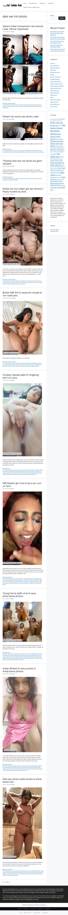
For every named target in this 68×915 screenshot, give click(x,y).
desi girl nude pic (12, 471)
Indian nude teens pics (57, 170)
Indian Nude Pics (54, 93)
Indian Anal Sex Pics (55, 81)
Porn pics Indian (21, 283)
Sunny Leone (53, 106)
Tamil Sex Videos (37, 912)
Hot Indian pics (23, 280)
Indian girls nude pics (7, 366)
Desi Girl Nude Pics (8, 577)
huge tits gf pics (31, 280)
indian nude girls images (14, 583)
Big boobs (53, 70)
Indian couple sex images (9, 103)
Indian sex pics (26, 282)
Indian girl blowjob (17, 472)
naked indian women (34, 282)
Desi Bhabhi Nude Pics (34, 470)
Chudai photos (14, 104)
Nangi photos (26, 474)
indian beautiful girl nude (28, 656)
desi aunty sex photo (23, 470)
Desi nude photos (59, 145)
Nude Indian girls (33, 3)
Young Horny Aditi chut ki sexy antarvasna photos (19, 594)
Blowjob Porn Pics (55, 72)
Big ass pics (19, 363)
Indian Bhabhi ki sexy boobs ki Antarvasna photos (19, 670)
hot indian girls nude (10, 768)
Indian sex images (25, 583)
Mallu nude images (14, 179)
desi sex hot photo (22, 104)
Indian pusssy (19, 282)
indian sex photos (17, 366)
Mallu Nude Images (8, 177)
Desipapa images (54, 79)
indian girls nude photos (11, 770)
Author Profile (47, 908)
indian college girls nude (21, 768)
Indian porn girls (38, 658)
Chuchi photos (15, 178)
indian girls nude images (36, 472)
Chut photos (30, 178)
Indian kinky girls (54, 90)
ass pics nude (7, 150)
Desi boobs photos (9, 152)
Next (8, 882)
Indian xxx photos (19, 106)
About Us (19, 908)
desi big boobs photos (10, 364)
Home (25, 3)
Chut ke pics (15, 470)
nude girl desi (16, 659)
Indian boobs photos (13, 581)
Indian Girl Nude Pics (55, 88)
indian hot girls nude (7, 474)
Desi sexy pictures (56, 149)
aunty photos (14, 150)
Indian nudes (61, 168)
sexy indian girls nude (34, 366)
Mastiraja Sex (45, 912)
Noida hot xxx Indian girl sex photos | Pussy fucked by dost (23, 190)
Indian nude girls (55, 165)
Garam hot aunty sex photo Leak (20, 116)
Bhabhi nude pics (8, 178)
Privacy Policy (25, 908)
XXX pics (22, 659)
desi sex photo (29, 767)
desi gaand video (24, 655)
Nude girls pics (14, 283)
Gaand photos (6, 179)
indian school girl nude (39, 152)
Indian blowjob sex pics (56, 83)
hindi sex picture (30, 104)
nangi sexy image (25, 366)
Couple (52, 74)
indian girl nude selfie (25, 472)
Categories (50, 3)
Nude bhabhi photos (56, 181)
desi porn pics (61, 147)
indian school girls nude (17, 474)
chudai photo (7, 104)
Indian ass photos (58, 158)
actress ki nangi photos (54, 119)
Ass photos (62, 119)
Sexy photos (5, 107)
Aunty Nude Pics (8, 149)
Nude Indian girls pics (37, 106)
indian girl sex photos (10, 282)
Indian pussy (42, 3)
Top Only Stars (54, 231)
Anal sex (52, 63)
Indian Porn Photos (27, 912)
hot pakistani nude (10, 106)
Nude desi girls (54, 102)
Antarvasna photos (8, 765)
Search (52, 15)
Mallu (51, 97)
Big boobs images (27, 363)
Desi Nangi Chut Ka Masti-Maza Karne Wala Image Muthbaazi (57, 33)
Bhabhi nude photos (8, 578)
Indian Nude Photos (60, 166)
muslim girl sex (32, 583)
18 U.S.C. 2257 (33, 908)
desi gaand (5, 767)
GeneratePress (42, 905)
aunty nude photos (53, 120)
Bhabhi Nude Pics (8, 764)
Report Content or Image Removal (32, 7)
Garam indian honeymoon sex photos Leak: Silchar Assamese (23, 27)
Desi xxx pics (29, 872)
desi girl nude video (20, 471)
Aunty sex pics (20, 150)
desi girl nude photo (10, 580)
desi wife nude (35, 580)
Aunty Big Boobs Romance (10, 363)
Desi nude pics (53, 147)
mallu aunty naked (28, 106)
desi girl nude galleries (19, 152)
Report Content (40, 908)
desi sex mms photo (29, 364)
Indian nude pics (30, 658)
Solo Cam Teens (54, 229)
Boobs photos (7, 280)
